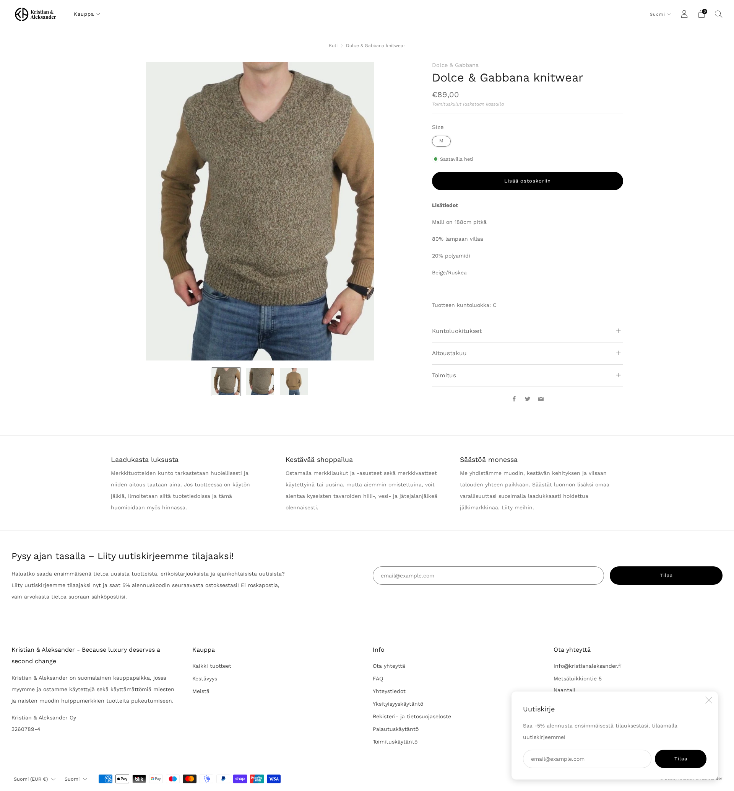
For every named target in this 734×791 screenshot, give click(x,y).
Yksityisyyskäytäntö (398, 704)
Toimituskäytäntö (395, 742)
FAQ (378, 678)
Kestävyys (204, 678)
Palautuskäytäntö (396, 729)
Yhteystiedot (389, 691)
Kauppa (84, 14)
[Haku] (719, 14)
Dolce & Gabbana (455, 65)
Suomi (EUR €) (31, 779)
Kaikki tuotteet (211, 666)
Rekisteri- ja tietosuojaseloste (412, 716)
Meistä (200, 691)
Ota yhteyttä (389, 666)
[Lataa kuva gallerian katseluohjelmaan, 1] (226, 381)
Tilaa (680, 759)
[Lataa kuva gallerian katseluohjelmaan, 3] (293, 381)
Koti (333, 45)
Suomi (657, 14)
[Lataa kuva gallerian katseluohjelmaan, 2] (260, 381)
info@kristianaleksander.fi (588, 666)
